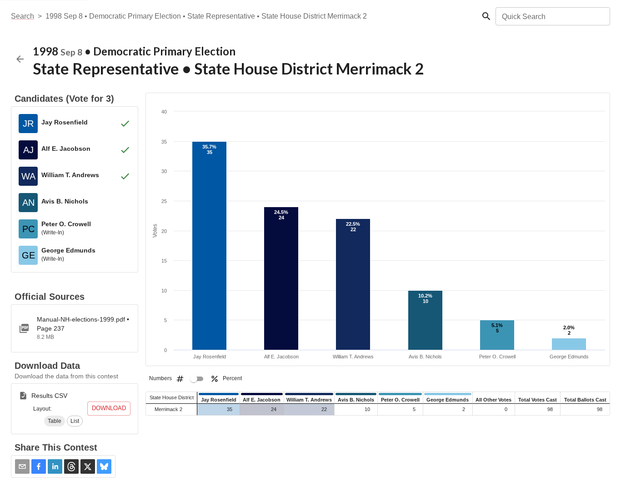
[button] (54, 421)
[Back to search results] (20, 59)
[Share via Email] (22, 466)
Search (22, 16)
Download (109, 408)
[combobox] (552, 16)
